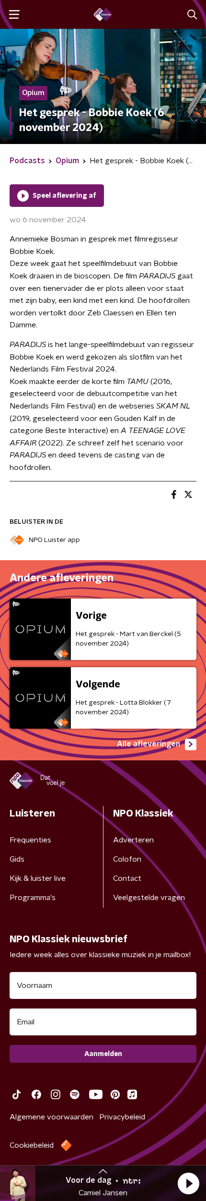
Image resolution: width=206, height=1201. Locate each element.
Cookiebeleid (32, 1145)
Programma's (33, 897)
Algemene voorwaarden (51, 1117)
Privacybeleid (122, 1117)
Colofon (127, 859)
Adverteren (133, 840)
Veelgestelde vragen (149, 897)
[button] (188, 1183)
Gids (17, 859)
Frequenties (30, 840)
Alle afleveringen (148, 744)
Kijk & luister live (38, 878)
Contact (127, 878)
